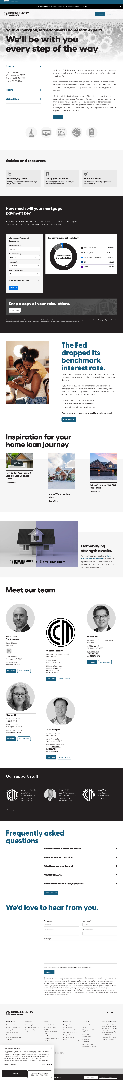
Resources (81, 14)
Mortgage (6, 1)
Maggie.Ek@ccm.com (14, 730)
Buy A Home (45, 14)
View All (113, 446)
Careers (84, 1027)
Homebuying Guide (11, 1025)
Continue (14, 1073)
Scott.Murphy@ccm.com (55, 745)
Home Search (15, 1)
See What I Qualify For (108, 1077)
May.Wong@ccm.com (105, 795)
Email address (49, 930)
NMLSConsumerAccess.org (71, 1040)
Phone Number (88, 930)
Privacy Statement (10, 1064)
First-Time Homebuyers (12, 1032)
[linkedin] (112, 1012)
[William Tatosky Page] (60, 632)
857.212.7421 (93, 654)
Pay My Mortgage (68, 1037)
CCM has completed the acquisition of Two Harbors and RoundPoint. (61, 6)
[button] (23, 66)
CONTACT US (49, 972)
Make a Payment (112, 14)
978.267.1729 (28, 801)
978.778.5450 (16, 732)
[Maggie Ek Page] (20, 696)
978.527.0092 (94, 656)
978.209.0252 (66, 799)
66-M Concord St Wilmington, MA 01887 (15, 73)
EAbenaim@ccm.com (13, 662)
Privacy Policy (73, 967)
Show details (46, 1064)
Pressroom (85, 1039)
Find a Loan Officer (88, 1044)
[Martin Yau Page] (101, 618)
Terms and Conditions (108, 1039)
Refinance (54, 14)
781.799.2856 (17, 81)
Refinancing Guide (30, 1025)
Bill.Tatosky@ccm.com (54, 666)
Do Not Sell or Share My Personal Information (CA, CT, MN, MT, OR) (109, 1032)
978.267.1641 (52, 749)
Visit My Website (24, 671)
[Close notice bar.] (121, 6)
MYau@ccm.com (93, 652)
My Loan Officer (64, 14)
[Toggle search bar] (118, 2)
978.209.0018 (53, 670)
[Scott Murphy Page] (60, 711)
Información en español (89, 1046)
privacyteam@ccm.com (70, 992)
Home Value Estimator (69, 1030)
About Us (89, 14)
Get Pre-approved (69, 419)
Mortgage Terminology (70, 1032)
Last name (86, 921)
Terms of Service (84, 967)
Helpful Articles (67, 1027)
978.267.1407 (27, 799)
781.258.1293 (56, 747)
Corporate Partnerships (89, 1025)
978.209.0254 (67, 801)
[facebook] (108, 1012)
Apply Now (99, 14)
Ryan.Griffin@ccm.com (67, 795)
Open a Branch (86, 1036)
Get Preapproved (51, 893)
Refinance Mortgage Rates (32, 1027)
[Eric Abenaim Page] (20, 618)
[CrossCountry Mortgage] (16, 14)
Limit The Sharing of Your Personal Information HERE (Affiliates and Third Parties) (109, 1026)
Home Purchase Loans (12, 1035)
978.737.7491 (104, 799)
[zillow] (116, 1012)
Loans (73, 14)
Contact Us (85, 1041)
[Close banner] (51, 1048)
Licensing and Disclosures (109, 1037)
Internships (85, 1034)
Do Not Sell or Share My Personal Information (40, 1074)
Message (47, 939)
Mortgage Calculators (69, 1025)
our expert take (91, 413)
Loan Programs (48, 1036)
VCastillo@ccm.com (28, 795)
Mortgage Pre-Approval (13, 1030)
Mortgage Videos (68, 1035)
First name (48, 921)
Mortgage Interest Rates (13, 1027)
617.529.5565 (56, 668)
